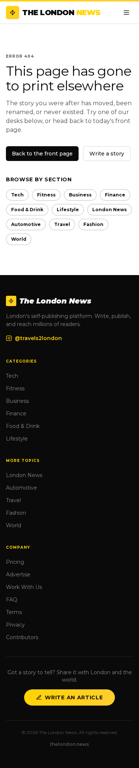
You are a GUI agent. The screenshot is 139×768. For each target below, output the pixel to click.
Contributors (22, 637)
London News (109, 209)
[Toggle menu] (126, 12)
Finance (115, 195)
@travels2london (38, 338)
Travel (62, 224)
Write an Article (74, 697)
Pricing (15, 562)
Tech (17, 195)
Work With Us (24, 587)
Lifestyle (68, 209)
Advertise (18, 574)
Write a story (106, 153)
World (18, 239)
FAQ (11, 599)
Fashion (93, 224)
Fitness (46, 195)
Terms (14, 612)
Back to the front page (42, 153)
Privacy (15, 624)
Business (80, 195)
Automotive (26, 224)
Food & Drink (27, 209)
